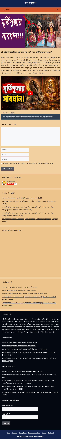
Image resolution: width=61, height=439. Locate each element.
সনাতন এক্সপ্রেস (30, 3)
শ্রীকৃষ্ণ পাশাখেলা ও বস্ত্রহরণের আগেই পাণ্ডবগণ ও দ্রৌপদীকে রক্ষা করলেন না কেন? (24, 293)
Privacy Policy (23, 433)
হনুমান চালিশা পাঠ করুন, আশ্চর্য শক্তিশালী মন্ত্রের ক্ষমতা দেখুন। (19, 198)
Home (8, 433)
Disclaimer (14, 433)
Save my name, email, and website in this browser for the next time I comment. (28, 163)
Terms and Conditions (34, 433)
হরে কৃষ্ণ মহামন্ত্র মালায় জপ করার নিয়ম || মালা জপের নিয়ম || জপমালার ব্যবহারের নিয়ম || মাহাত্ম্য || (30, 219)
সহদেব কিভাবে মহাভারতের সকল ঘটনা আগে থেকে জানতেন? (19, 290)
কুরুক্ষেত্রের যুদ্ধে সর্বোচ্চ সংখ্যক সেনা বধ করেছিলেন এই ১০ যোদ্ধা (19, 287)
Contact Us (51, 433)
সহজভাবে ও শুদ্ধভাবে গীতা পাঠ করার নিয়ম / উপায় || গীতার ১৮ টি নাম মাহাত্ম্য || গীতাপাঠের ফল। (29, 201)
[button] (57, 9)
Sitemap (44, 433)
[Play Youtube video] (30, 93)
